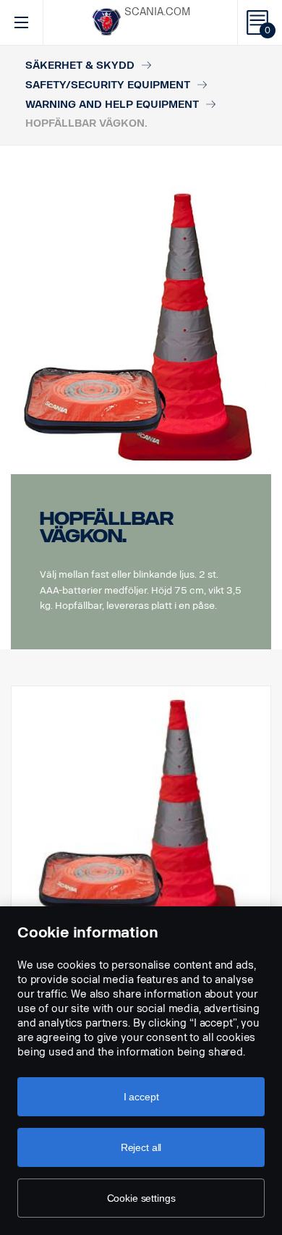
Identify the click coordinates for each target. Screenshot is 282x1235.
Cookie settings (141, 1198)
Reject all (141, 1147)
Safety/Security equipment (107, 85)
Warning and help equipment (112, 104)
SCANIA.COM (157, 12)
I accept (141, 1097)
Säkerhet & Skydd (79, 65)
